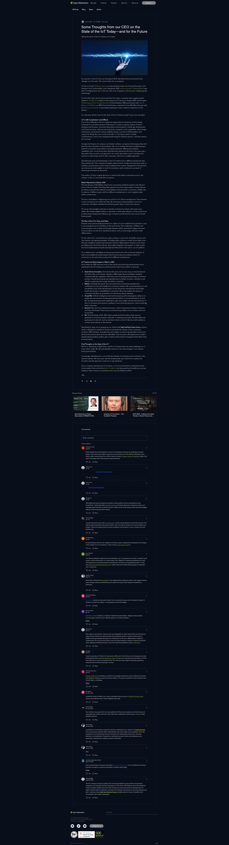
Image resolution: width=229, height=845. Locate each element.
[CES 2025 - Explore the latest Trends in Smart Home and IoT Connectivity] (143, 403)
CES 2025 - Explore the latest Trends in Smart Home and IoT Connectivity (143, 415)
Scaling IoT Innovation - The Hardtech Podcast (114, 415)
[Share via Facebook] (82, 381)
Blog (83, 9)
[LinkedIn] (72, 826)
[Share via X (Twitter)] (86, 381)
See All (155, 393)
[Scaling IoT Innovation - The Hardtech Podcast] (114, 403)
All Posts (75, 9)
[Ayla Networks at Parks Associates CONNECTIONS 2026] (85, 403)
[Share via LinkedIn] (91, 381)
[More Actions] (146, 448)
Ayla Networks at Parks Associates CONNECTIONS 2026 (85, 415)
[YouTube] (85, 826)
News (91, 9)
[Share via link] (95, 381)
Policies (156, 843)
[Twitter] (78, 826)
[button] (104, 3)
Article (99, 9)
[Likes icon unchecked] (87, 462)
